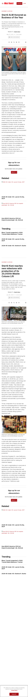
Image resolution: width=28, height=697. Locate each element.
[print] (25, 42)
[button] (3, 3)
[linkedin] (11, 42)
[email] (19, 42)
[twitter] (14, 42)
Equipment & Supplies (7, 11)
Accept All (14, 694)
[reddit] (16, 42)
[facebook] (9, 42)
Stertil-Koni (17, 31)
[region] (14, 691)
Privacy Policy (14, 690)
